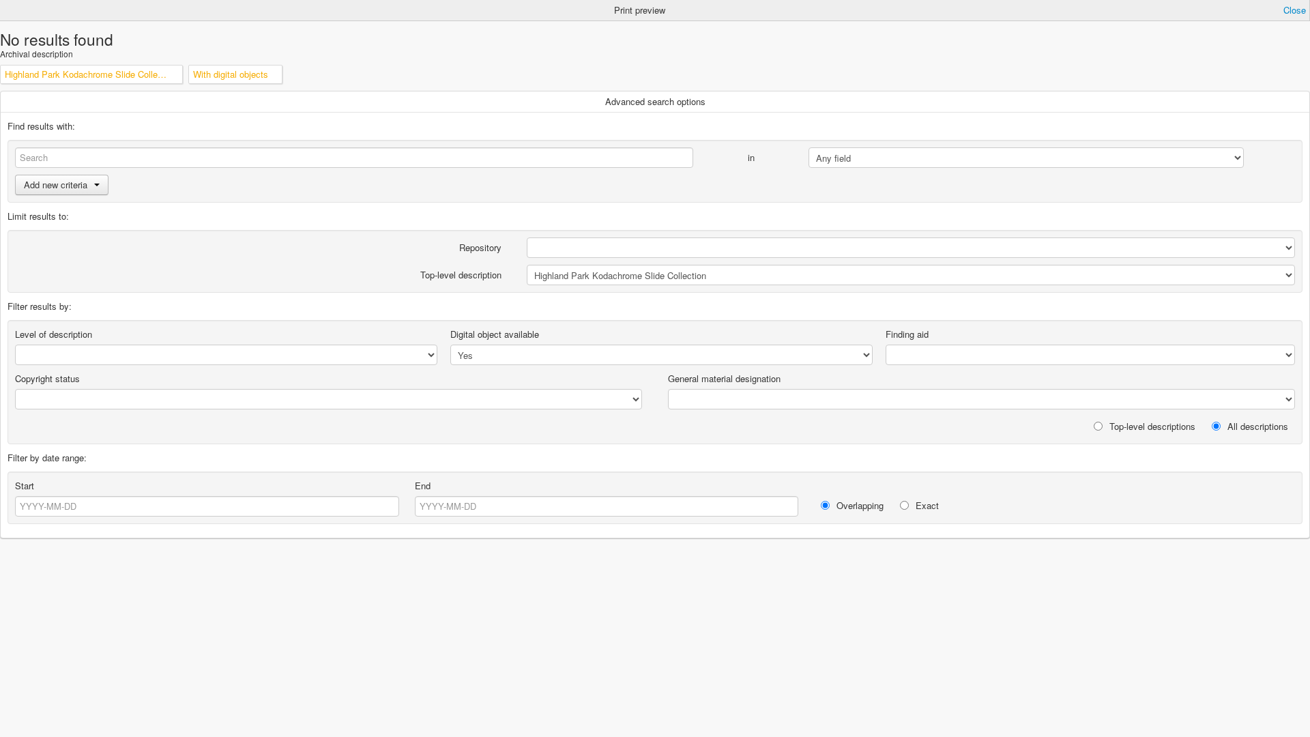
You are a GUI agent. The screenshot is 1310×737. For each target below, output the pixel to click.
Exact (926, 505)
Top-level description (460, 274)
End (423, 485)
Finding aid (907, 334)
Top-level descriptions (1151, 426)
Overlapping (859, 505)
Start (24, 485)
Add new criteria (55, 184)
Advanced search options (655, 101)
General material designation (724, 378)
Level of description (53, 334)
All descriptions (1256, 426)
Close (1294, 9)
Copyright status (47, 378)
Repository (480, 247)
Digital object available (494, 334)
